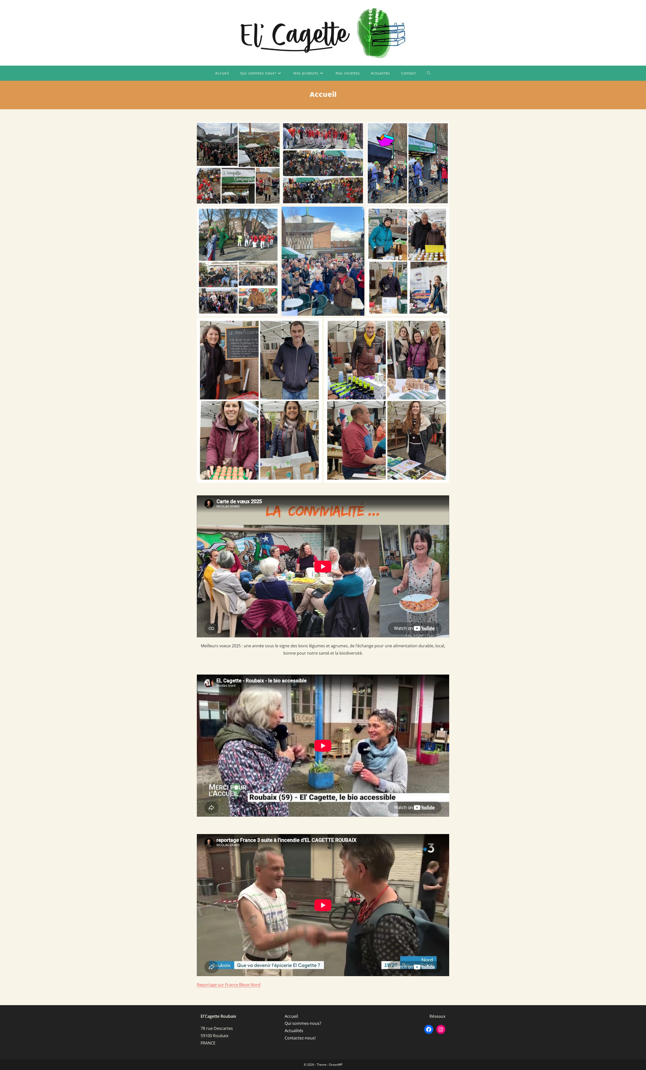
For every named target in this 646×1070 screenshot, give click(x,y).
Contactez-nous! (300, 1038)
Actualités (294, 1030)
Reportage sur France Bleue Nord (228, 984)
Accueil (291, 1016)
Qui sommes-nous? (303, 1023)
